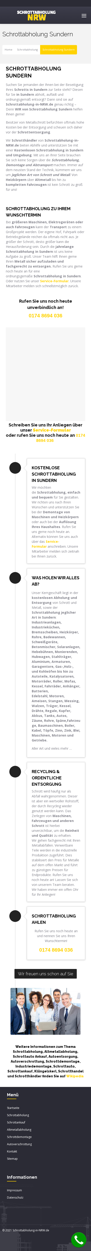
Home (8, 49)
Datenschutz (15, 1198)
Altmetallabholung (19, 1130)
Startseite (13, 1108)
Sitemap (12, 1159)
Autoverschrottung (19, 1144)
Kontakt (12, 1151)
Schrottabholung (27, 49)
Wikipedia (75, 1076)
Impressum (14, 1190)
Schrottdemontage (19, 1137)
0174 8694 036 (56, 950)
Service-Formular (52, 430)
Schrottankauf (16, 1122)
